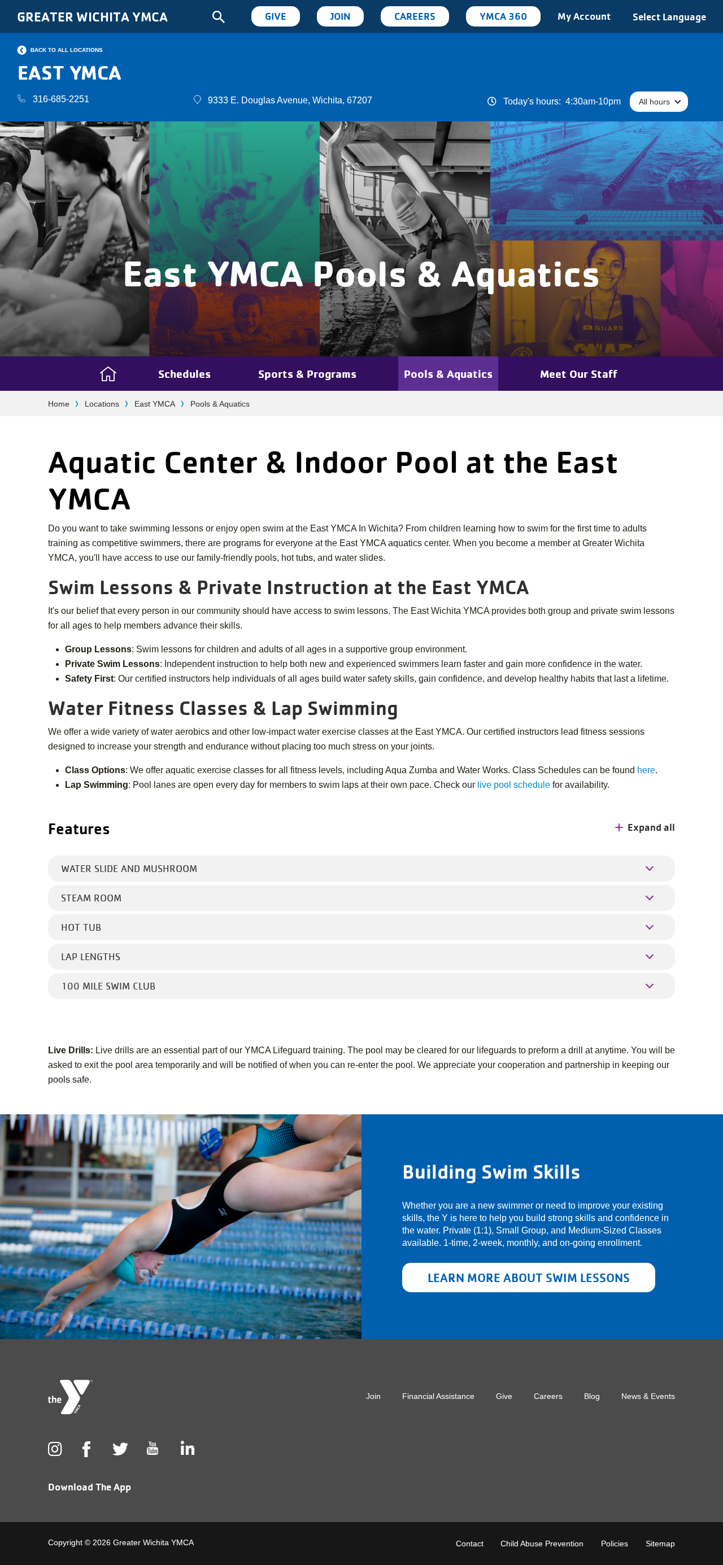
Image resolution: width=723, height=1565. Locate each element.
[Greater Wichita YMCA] (70, 1397)
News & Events (648, 1396)
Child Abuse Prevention (541, 1543)
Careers (414, 16)
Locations (102, 403)
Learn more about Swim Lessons (529, 1277)
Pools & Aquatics (448, 374)
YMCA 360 (503, 16)
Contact (470, 1543)
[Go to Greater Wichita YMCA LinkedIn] (186, 1449)
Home (58, 403)
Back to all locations (67, 50)
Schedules (184, 374)
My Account (584, 16)
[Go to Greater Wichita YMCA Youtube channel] (152, 1457)
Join (340, 16)
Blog (592, 1396)
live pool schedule (513, 785)
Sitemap (660, 1543)
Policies (614, 1543)
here (646, 770)
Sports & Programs (307, 374)
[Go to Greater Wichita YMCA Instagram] (53, 1449)
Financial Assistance (438, 1396)
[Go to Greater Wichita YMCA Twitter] (118, 1449)
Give (275, 16)
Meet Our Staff (578, 374)
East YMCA (154, 403)
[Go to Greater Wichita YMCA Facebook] (86, 1458)
